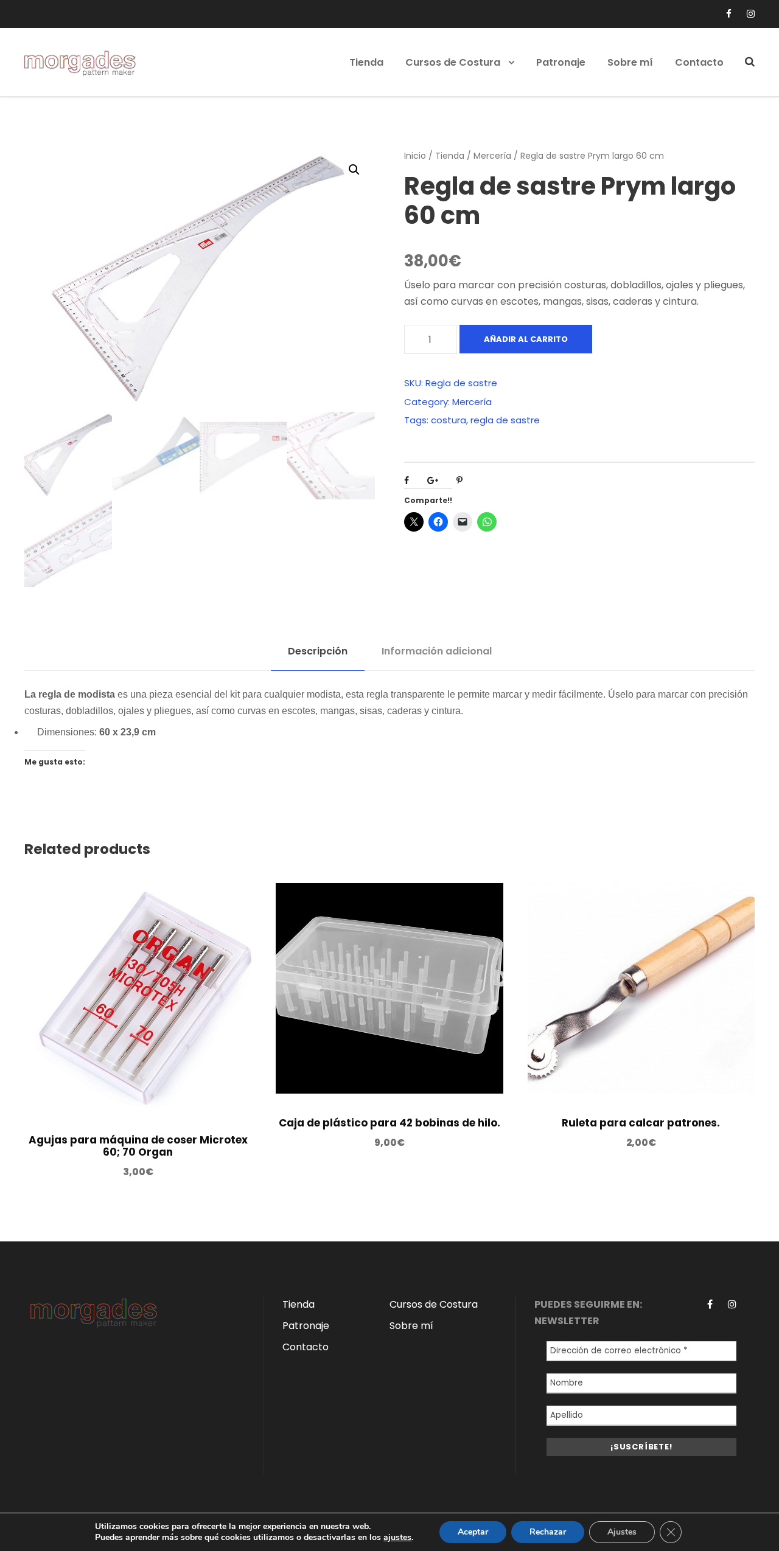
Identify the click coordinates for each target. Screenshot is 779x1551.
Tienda (366, 62)
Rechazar (547, 1532)
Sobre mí (630, 62)
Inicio (415, 156)
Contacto (699, 62)
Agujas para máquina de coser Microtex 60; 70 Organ (138, 1146)
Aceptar (473, 1532)
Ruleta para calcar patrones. (641, 1123)
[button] (354, 170)
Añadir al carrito (526, 339)
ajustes (397, 1537)
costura (448, 420)
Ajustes (622, 1532)
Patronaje (560, 62)
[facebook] (729, 13)
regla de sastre (505, 420)
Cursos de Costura (452, 62)
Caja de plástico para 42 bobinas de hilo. (389, 1123)
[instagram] (751, 13)
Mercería (492, 156)
